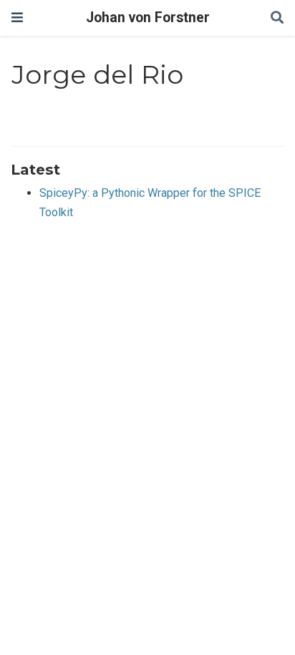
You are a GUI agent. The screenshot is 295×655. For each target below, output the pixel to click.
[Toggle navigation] (17, 17)
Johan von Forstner (148, 17)
